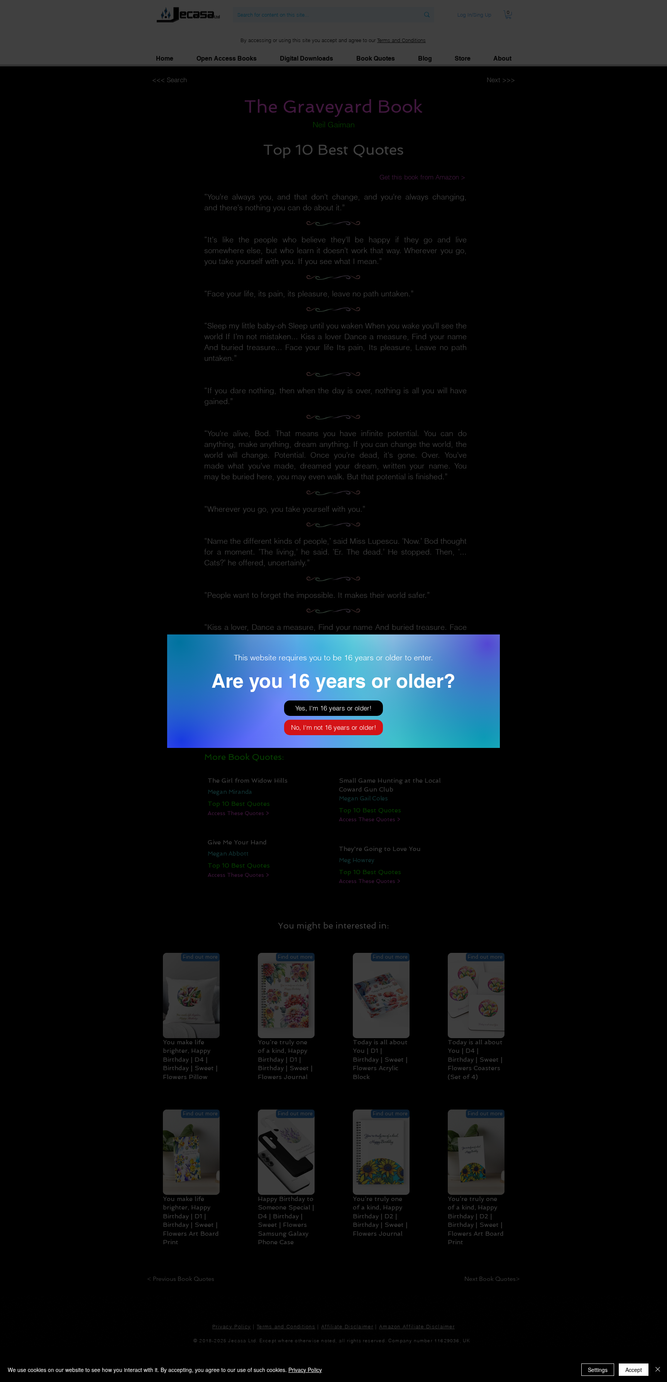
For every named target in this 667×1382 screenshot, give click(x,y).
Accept (633, 1370)
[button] (333, 708)
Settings (598, 1370)
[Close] (657, 1369)
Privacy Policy (305, 1370)
